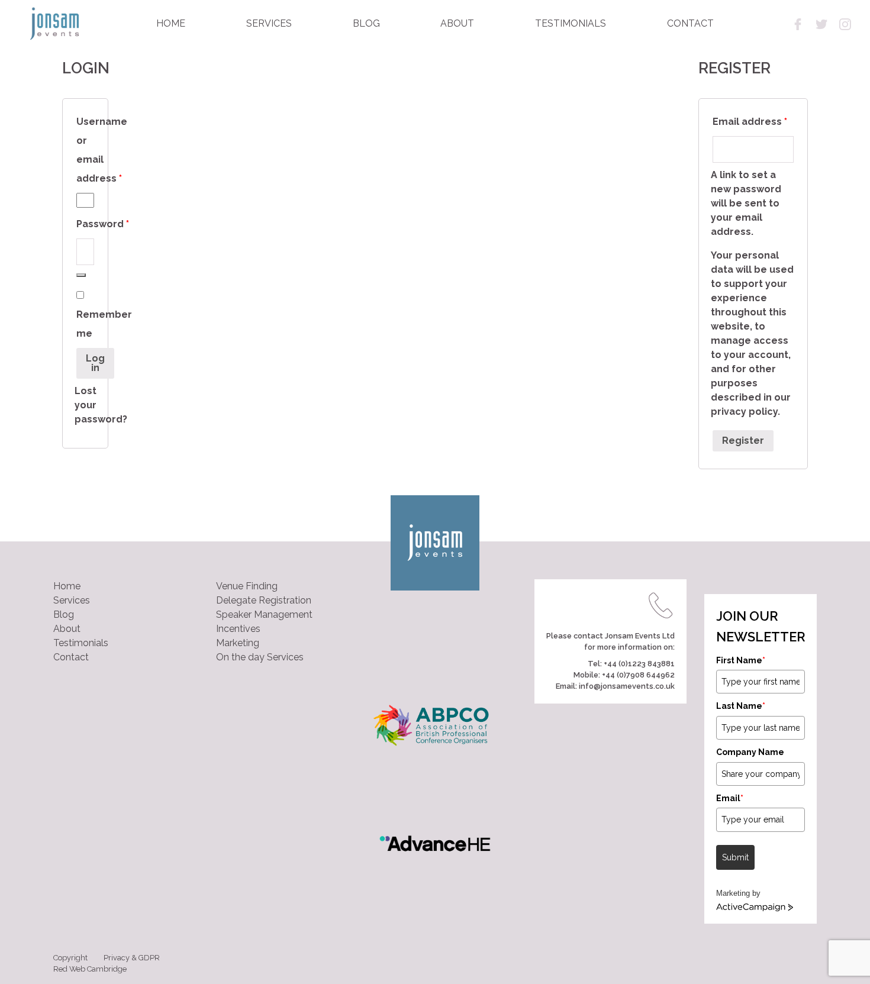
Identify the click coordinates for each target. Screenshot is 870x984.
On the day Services (260, 657)
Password (85, 226)
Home (66, 586)
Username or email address (85, 152)
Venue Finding (247, 586)
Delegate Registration (263, 600)
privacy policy (744, 411)
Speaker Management (264, 614)
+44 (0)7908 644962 (638, 674)
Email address (753, 121)
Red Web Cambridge (90, 968)
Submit (735, 857)
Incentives (238, 628)
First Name (740, 660)
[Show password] (81, 275)
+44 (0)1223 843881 (639, 663)
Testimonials (80, 643)
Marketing (237, 643)
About (66, 628)
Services (71, 600)
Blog (63, 614)
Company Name (750, 752)
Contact (71, 657)
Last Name (740, 706)
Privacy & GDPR (132, 957)
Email (729, 798)
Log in (95, 363)
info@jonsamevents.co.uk (627, 686)
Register (743, 440)
